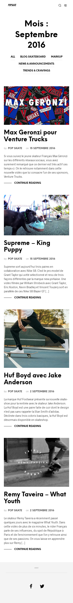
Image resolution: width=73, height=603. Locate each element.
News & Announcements (36, 64)
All (13, 57)
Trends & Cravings (36, 70)
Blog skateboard (33, 57)
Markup (56, 57)
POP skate (15, 148)
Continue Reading (27, 183)
